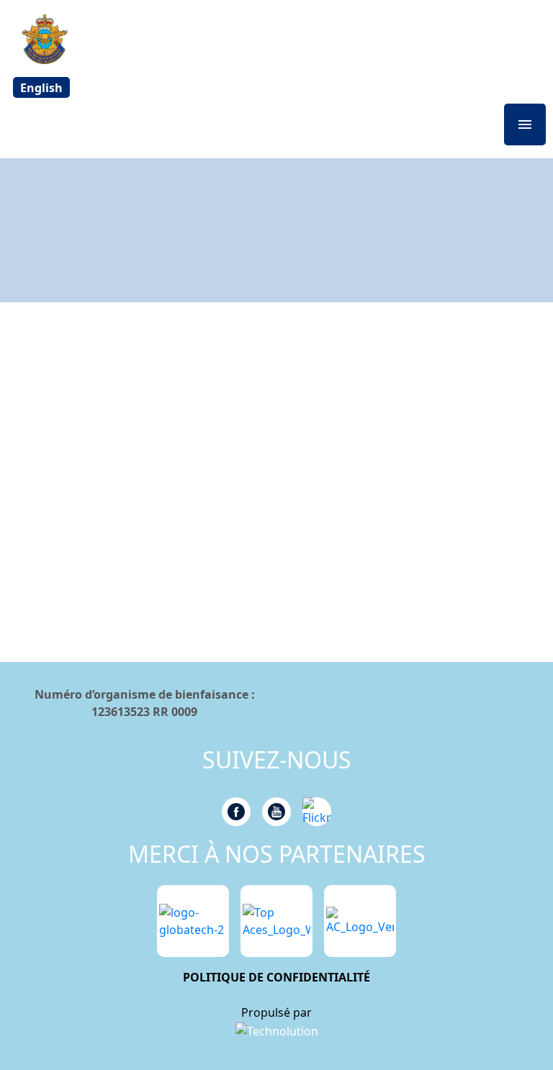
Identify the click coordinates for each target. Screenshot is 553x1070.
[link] (276, 1030)
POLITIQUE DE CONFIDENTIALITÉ (276, 977)
